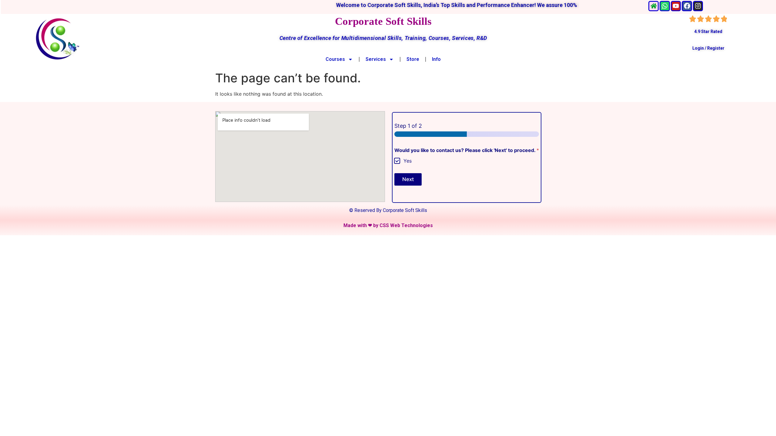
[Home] (653, 6)
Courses (335, 59)
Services (376, 59)
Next (408, 179)
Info (436, 59)
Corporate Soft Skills (383, 21)
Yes (407, 161)
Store (412, 59)
